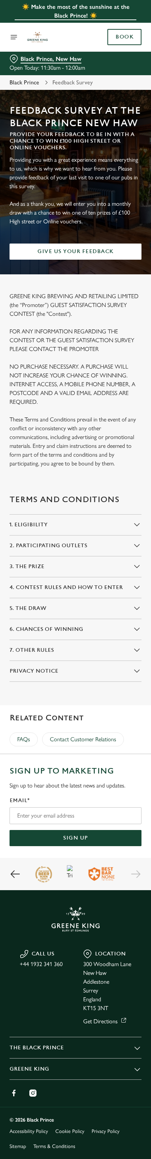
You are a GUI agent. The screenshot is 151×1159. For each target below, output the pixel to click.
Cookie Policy (69, 1131)
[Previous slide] (15, 874)
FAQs (23, 739)
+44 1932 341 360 (41, 964)
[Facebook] (14, 1093)
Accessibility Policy (29, 1131)
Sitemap (18, 1146)
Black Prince (24, 82)
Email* (20, 800)
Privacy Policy (105, 1131)
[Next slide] (135, 874)
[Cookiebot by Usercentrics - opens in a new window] (110, 440)
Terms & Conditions (54, 1146)
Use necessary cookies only (75, 712)
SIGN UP (75, 838)
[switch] (132, 590)
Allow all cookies (75, 688)
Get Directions (100, 1021)
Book (124, 37)
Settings (118, 665)
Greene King (29, 1069)
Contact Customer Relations (83, 739)
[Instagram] (33, 1093)
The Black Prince (37, 1048)
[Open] (14, 37)
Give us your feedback (75, 251)
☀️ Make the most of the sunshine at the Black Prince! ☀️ (75, 11)
